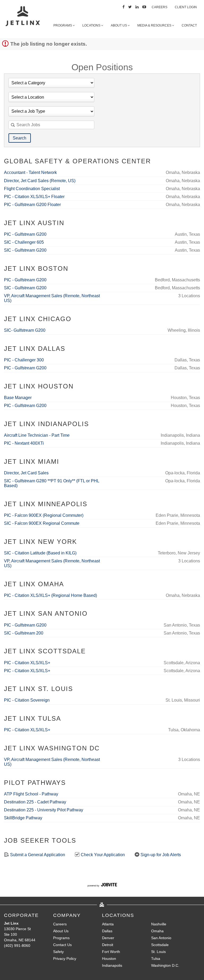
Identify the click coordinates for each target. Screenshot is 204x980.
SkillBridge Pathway (23, 818)
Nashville (158, 924)
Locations (91, 25)
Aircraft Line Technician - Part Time (37, 435)
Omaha (157, 931)
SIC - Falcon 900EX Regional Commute (41, 523)
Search (19, 138)
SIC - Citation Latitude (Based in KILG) (40, 553)
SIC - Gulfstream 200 (23, 633)
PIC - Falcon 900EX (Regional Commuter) (43, 515)
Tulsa (155, 958)
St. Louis (158, 952)
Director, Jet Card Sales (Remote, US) (39, 180)
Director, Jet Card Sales (26, 473)
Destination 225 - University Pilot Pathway (43, 810)
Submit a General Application (37, 854)
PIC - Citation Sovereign (27, 700)
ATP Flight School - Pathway (31, 794)
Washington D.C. (165, 965)
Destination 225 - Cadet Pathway (35, 802)
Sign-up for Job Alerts (160, 854)
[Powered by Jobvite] (102, 885)
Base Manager (18, 397)
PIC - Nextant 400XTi (24, 443)
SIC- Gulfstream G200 (24, 330)
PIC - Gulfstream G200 (25, 234)
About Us (119, 25)
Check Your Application (102, 854)
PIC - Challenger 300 (24, 360)
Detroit (107, 945)
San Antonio (161, 938)
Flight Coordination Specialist (32, 188)
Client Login (186, 7)
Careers (159, 7)
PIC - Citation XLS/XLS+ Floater (34, 196)
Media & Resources (154, 25)
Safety (58, 952)
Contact (189, 25)
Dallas (107, 931)
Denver (108, 938)
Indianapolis (112, 965)
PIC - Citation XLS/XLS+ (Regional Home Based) (50, 595)
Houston (109, 958)
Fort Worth (111, 952)
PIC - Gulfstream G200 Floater (32, 204)
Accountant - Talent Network (30, 172)
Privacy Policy (64, 958)
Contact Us (62, 945)
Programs (63, 25)
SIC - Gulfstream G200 (25, 250)
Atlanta (108, 924)
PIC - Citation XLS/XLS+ (27, 662)
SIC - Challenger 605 (24, 242)
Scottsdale (160, 945)
